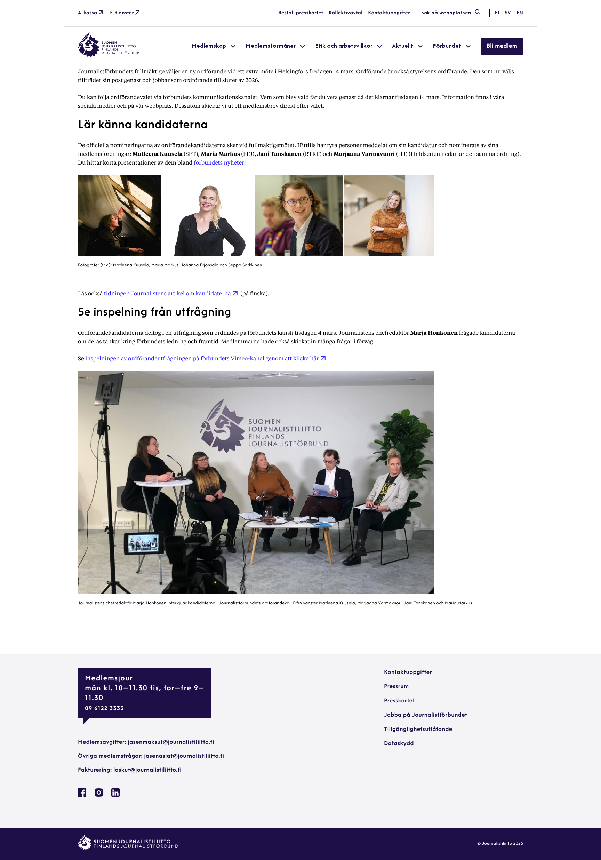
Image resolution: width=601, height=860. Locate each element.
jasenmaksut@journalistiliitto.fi (171, 742)
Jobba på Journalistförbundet (425, 715)
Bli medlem (502, 46)
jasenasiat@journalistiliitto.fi (184, 756)
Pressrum (396, 687)
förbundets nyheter (219, 162)
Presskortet (399, 701)
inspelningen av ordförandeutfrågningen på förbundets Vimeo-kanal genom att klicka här (202, 358)
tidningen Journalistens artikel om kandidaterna (167, 293)
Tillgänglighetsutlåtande (418, 729)
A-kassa (87, 13)
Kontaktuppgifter (389, 13)
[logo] (108, 56)
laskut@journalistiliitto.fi (147, 770)
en (519, 13)
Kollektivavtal (345, 13)
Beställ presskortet (300, 13)
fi (497, 13)
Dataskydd (399, 744)
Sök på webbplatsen (446, 13)
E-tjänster (122, 13)
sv (508, 13)
